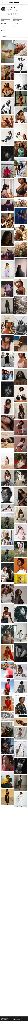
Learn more (17, 1019)
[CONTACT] (9, 14)
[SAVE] (15, 14)
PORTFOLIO (4, 36)
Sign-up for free (4, 1018)
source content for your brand (8, 1019)
